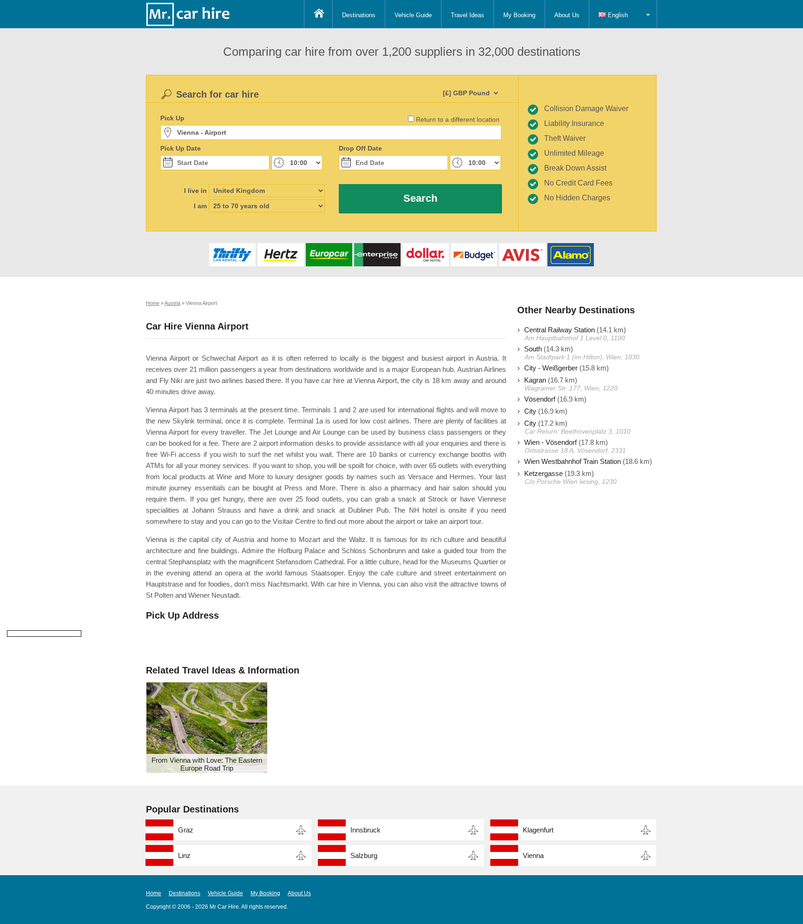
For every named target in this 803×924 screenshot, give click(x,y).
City (530, 411)
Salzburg (363, 855)
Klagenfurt (538, 830)
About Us (566, 15)
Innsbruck (365, 830)
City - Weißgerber (551, 368)
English (617, 15)
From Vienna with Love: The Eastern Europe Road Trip (206, 764)
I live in (195, 190)
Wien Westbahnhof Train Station (572, 461)
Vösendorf (539, 399)
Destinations (358, 15)
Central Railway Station (559, 330)
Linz (184, 855)
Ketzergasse (543, 473)
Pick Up (172, 118)
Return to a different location (458, 119)
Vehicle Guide (413, 15)
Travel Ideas (467, 15)
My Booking (519, 15)
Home (153, 893)
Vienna (533, 855)
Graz (185, 830)
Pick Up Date (180, 148)
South (533, 349)
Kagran (535, 380)
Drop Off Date (360, 148)
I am (200, 206)
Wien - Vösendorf (550, 442)
